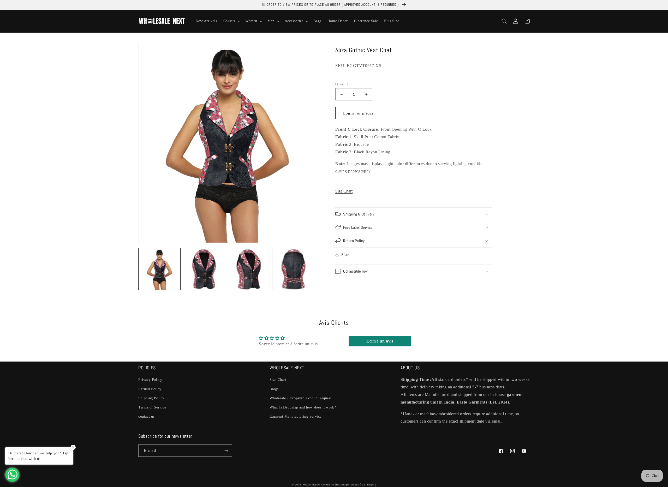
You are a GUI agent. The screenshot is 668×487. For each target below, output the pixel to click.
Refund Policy (150, 389)
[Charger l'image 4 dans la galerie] (293, 269)
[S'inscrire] (226, 450)
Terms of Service (152, 407)
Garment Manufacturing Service (295, 416)
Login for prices (358, 113)
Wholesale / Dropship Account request (301, 398)
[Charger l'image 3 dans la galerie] (249, 269)
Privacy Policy (150, 380)
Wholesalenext (311, 484)
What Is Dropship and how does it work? (303, 407)
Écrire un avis (379, 341)
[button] (231, 21)
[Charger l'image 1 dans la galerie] (159, 269)
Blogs (274, 389)
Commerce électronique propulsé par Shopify (348, 484)
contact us (146, 416)
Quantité (341, 84)
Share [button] (345, 255)
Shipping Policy (151, 398)
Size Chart (344, 191)
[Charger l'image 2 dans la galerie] (204, 269)
